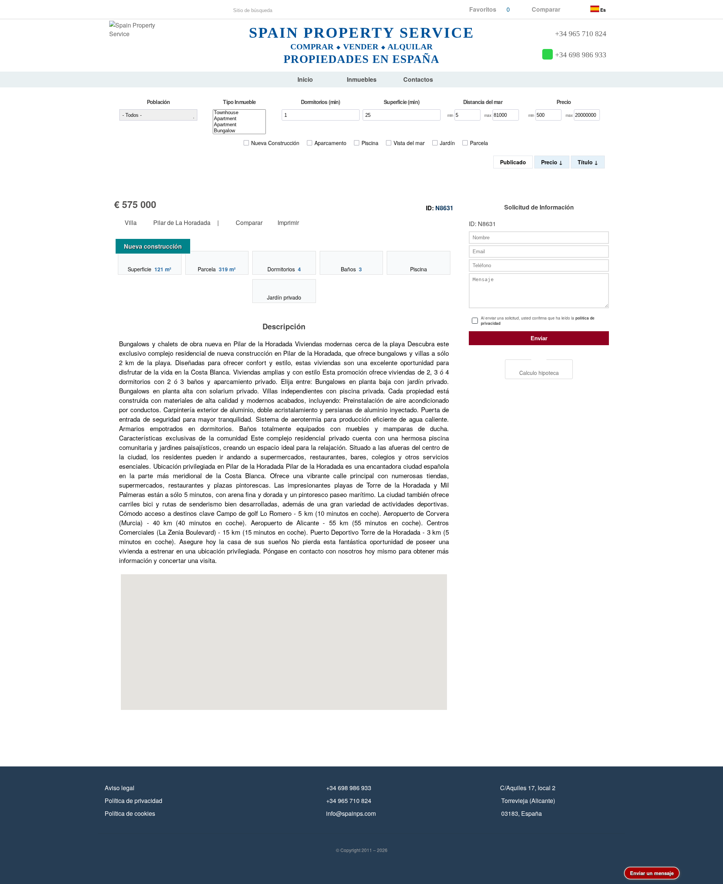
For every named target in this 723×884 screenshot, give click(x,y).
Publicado (513, 162)
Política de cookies (130, 813)
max (488, 115)
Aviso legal (119, 787)
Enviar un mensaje (652, 872)
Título (586, 162)
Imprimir (288, 223)
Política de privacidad (133, 800)
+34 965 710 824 (580, 34)
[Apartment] (239, 119)
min (451, 115)
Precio (550, 162)
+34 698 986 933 (580, 55)
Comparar (248, 223)
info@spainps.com (351, 813)
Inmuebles (362, 79)
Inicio (305, 79)
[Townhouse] (239, 113)
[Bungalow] (239, 131)
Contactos (418, 79)
